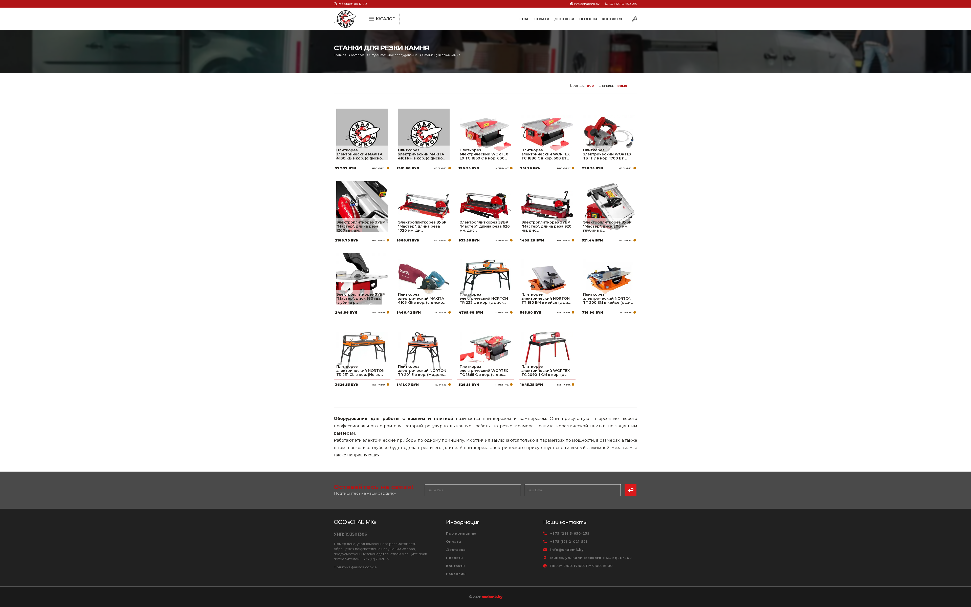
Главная (340, 55)
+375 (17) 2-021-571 (568, 541)
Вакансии (456, 574)
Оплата (541, 19)
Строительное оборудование (393, 55)
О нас (523, 19)
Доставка (564, 19)
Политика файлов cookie (355, 567)
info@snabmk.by (587, 4)
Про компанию (461, 533)
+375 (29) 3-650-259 (622, 4)
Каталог (358, 55)
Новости (588, 19)
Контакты (612, 19)
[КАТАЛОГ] (372, 18)
